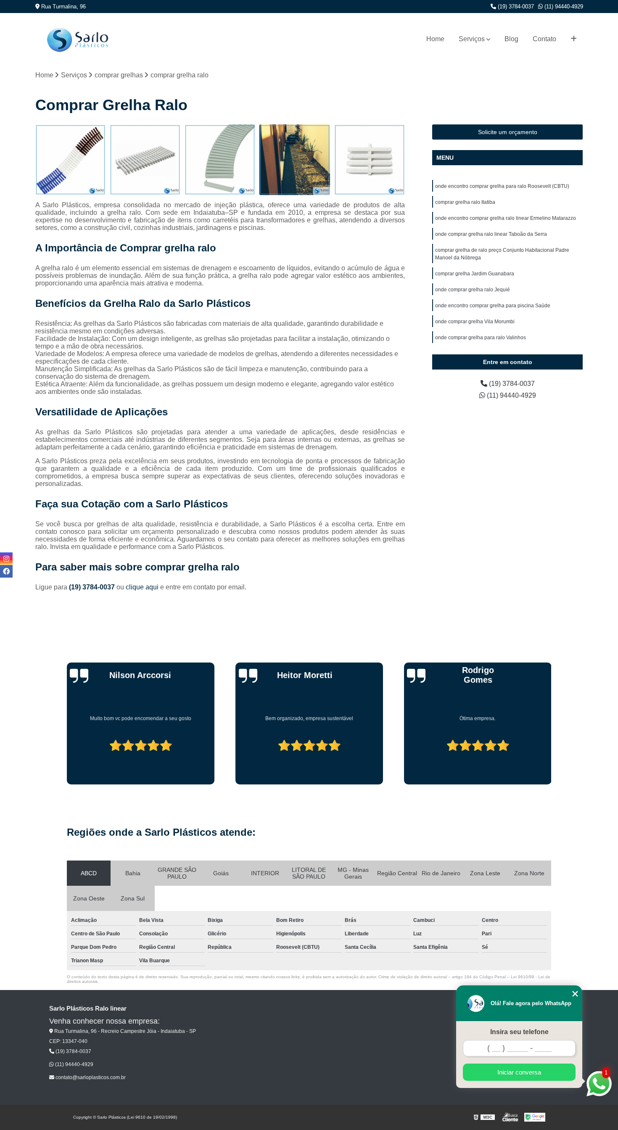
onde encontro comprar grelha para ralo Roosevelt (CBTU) (502, 186)
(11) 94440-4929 (563, 6)
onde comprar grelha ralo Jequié (472, 290)
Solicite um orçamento (507, 132)
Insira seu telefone (519, 1031)
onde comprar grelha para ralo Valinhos (480, 338)
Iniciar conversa (519, 1072)
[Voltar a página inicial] (77, 39)
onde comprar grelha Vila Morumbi (475, 322)
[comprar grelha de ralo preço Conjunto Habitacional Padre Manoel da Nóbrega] (369, 159)
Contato (544, 38)
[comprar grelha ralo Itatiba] (145, 159)
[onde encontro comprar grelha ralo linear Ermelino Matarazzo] (220, 159)
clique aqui (142, 587)
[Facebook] (6, 571)
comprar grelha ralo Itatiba (465, 202)
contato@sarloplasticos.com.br (90, 1077)
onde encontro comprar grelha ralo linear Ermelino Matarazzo (505, 218)
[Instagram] (6, 558)
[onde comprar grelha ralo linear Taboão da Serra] (294, 159)
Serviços (472, 38)
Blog (511, 38)
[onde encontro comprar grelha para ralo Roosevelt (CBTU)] (70, 159)
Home (435, 38)
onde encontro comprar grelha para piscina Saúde (492, 306)
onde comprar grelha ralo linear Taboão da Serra (491, 234)
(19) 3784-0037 (515, 6)
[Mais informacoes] (573, 39)
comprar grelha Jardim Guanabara (474, 274)
